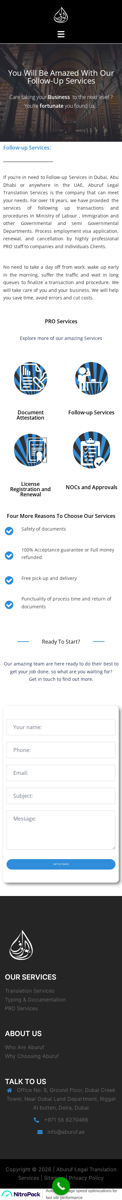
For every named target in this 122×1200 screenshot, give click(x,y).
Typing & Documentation (35, 999)
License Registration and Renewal (30, 489)
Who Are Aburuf (24, 1047)
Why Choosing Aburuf (32, 1056)
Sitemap (54, 1178)
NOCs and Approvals (91, 487)
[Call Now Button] (61, 1186)
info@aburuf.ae (66, 1131)
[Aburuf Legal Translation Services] (61, 14)
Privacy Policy (86, 1178)
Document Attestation (30, 415)
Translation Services (29, 990)
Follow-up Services (91, 412)
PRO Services (21, 1008)
